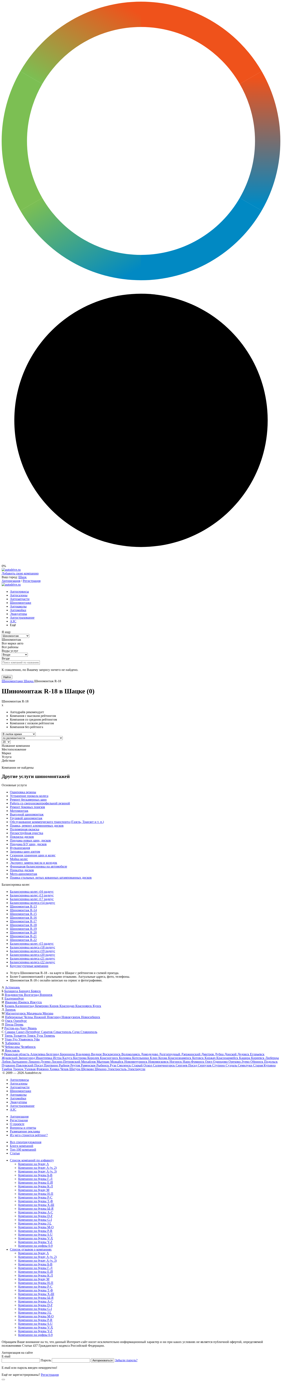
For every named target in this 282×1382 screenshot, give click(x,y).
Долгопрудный (170, 1054)
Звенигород (27, 1058)
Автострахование (22, 617)
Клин (154, 1058)
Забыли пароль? (126, 1360)
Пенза (9, 1024)
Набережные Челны (19, 1017)
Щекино (101, 1069)
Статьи (15, 1153)
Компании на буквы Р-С (35, 1197)
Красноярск (84, 1006)
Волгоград (32, 995)
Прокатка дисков (22, 870)
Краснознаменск (180, 1058)
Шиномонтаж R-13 (23, 906)
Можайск (117, 1061)
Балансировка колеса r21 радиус (32, 958)
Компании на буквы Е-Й (35, 1182)
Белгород (53, 1054)
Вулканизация (20, 848)
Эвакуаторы (18, 614)
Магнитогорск (16, 1013)
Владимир (83, 1054)
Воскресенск (112, 1054)
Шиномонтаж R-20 (23, 932)
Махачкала (35, 1013)
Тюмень (49, 1035)
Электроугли (136, 1069)
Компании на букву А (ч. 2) (37, 1167)
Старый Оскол (142, 1065)
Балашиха (11, 991)
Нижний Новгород (48, 1017)
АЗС (13, 621)
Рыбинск (103, 1065)
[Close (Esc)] (3, 1379)
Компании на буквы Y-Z (35, 1242)
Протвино (51, 1065)
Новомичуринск (136, 1061)
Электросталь (117, 1069)
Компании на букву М (33, 1190)
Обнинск (257, 1061)
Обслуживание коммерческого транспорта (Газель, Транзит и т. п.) (57, 822)
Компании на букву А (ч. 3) (37, 1171)
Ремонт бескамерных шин (28, 799)
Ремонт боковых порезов (27, 807)
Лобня (6, 1061)
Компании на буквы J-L (35, 1223)
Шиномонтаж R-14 (23, 910)
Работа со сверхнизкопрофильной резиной (40, 803)
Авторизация (11, 581)
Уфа (37, 1039)
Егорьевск (257, 1054)
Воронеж (46, 995)
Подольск (271, 1061)
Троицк (18, 1069)
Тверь (9, 1035)
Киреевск (258, 1058)
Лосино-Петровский (66, 1061)
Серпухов (205, 1065)
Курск (97, 1006)
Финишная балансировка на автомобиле (38, 866)
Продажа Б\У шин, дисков (28, 844)
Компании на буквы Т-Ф (35, 1201)
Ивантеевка (44, 1058)
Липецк (10, 1009)
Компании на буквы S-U (35, 1234)
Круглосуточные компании (29, 966)
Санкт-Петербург (28, 1032)
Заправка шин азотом (25, 851)
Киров (54, 1006)
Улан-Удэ (11, 1039)
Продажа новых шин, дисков (30, 840)
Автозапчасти (20, 599)
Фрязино (43, 1069)
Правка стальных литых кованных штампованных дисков (51, 877)
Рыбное (64, 1065)
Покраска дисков (22, 836)
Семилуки (245, 1065)
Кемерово (42, 1006)
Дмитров (208, 1054)
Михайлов (89, 1061)
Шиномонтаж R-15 (23, 914)
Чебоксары (13, 1047)
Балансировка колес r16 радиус (32, 891)
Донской (230, 1054)
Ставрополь (89, 1032)
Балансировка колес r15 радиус (32, 943)
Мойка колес (19, 859)
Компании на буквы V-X (35, 1238)
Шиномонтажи (20, 602)
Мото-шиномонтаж (23, 874)
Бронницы (68, 1054)
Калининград (25, 1006)
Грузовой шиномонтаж (26, 818)
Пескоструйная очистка (26, 833)
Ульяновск (26, 1039)
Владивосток (14, 995)
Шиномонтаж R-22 (23, 940)
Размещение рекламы (25, 1131)
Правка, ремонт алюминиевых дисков (37, 825)
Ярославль (12, 1050)
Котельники (141, 1058)
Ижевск (24, 1002)
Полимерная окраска (24, 829)
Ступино (219, 1065)
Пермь (18, 1024)
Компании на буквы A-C (35, 1212)
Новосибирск (90, 1017)
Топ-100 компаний (23, 1149)
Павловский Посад (30, 1065)
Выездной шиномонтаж (27, 814)
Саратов (47, 1032)
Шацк (22, 577)
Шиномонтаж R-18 (23, 925)
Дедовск (243, 1054)
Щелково (88, 1069)
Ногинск (176, 1061)
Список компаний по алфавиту (32, 1160)
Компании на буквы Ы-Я (35, 1208)
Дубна (219, 1054)
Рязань (32, 1028)
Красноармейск (227, 1058)
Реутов (75, 1065)
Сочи (76, 1032)
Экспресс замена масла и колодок (33, 862)
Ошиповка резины (23, 792)
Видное (97, 1054)
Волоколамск (131, 1054)
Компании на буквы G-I (35, 1219)
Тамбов (7, 1069)
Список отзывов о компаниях (31, 1249)
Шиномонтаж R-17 (23, 921)
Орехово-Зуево (239, 1061)
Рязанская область (17, 1054)
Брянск (36, 991)
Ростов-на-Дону (16, 1028)
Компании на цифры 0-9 (35, 1245)
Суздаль (232, 1065)
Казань (10, 1006)
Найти (7, 677)
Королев (93, 1058)
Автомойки (18, 610)
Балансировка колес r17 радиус (32, 899)
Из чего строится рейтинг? (29, 1135)
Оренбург (20, 1021)
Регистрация (31, 581)
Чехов (64, 1069)
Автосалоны (18, 595)
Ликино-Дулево (39, 1061)
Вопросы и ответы (23, 1127)
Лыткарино (19, 1061)
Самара (10, 1032)
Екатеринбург (14, 998)
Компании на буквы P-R (35, 1231)
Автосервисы (19, 591)
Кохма (163, 1058)
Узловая (30, 1069)
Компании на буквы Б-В (35, 1175)
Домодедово (150, 1054)
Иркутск (36, 1002)
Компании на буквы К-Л (35, 1186)
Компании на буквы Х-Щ (36, 1205)
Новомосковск (158, 1061)
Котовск (198, 1058)
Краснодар (67, 1006)
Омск (9, 1021)
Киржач (210, 1058)
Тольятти (20, 1035)
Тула (40, 1035)
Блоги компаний (21, 1146)
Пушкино (9, 1065)
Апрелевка (38, 1054)
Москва (48, 1013)
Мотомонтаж (19, 810)
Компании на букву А (33, 1164)
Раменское (88, 1065)
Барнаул (25, 991)
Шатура (75, 1069)
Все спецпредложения (25, 1142)
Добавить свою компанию (20, 573)
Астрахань (12, 987)
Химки (55, 1069)
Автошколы (18, 606)
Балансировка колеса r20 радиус (32, 954)
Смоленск (124, 1065)
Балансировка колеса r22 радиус (32, 962)
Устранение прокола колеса (29, 796)
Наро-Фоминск (194, 1061)
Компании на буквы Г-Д (35, 1179)
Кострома (80, 1058)
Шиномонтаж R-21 (23, 936)
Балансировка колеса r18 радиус (32, 947)
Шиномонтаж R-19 (23, 928)
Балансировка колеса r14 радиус (32, 902)
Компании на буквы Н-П (35, 1193)
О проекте (17, 1124)
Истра (57, 1058)
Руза (113, 1065)
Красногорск (109, 1058)
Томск (32, 1035)
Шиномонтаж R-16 (23, 917)
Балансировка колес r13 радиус (32, 895)
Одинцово (221, 1061)
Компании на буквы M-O (36, 1227)
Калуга (67, 1058)
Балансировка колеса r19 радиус (32, 951)
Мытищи (103, 1061)
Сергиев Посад (187, 1065)
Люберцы (272, 1058)
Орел (209, 1061)
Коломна (125, 1058)
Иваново (11, 1002)
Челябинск (28, 1047)
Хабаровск (12, 1043)
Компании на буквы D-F (35, 1216)
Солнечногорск (164, 1065)
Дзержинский (191, 1054)
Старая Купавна (264, 1065)
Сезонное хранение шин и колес (33, 855)
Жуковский (10, 1058)
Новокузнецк (71, 1017)
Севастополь (62, 1032)
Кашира (245, 1058)
